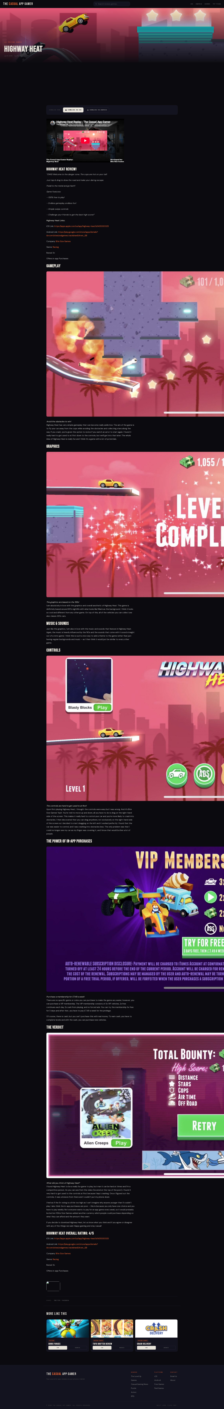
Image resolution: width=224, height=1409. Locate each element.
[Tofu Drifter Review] (112, 1328)
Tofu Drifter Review (102, 1344)
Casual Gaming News (139, 1384)
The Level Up (136, 1376)
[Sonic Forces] (68, 1328)
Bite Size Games (63, 241)
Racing (56, 247)
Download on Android (98, 110)
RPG (132, 1396)
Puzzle (133, 1388)
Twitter (57, 1300)
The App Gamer (18, 4)
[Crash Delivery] (156, 1328)
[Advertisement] (112, 82)
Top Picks (217, 4)
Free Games (159, 1384)
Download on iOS (74, 110)
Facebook (65, 1300)
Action (133, 1392)
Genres (207, 4)
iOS (191, 4)
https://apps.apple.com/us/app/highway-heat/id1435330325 (81, 226)
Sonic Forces (54, 1344)
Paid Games (159, 1388)
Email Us (173, 1376)
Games (134, 1380)
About (172, 1380)
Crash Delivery (144, 1344)
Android (199, 4)
